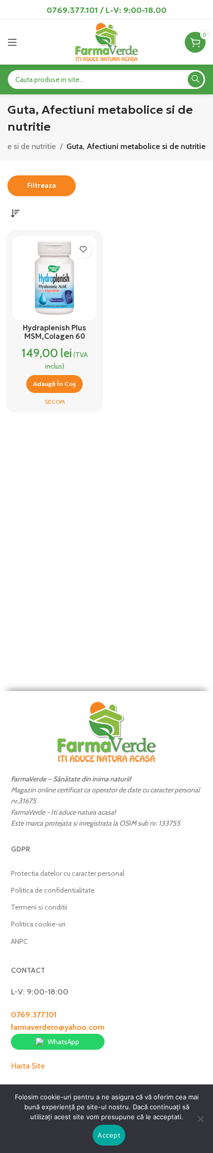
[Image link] (106, 731)
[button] (54, 384)
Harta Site (28, 1066)
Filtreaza (41, 185)
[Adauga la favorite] (83, 249)
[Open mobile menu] (12, 42)
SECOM (55, 401)
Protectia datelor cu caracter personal (67, 873)
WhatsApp (63, 1041)
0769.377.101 (33, 1014)
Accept (109, 1135)
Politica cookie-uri (38, 924)
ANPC (19, 941)
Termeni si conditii (39, 907)
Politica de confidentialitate (53, 890)
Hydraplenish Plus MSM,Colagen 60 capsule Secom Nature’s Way (54, 340)
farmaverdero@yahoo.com (58, 1027)
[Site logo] (106, 41)
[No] (201, 1124)
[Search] (196, 79)
